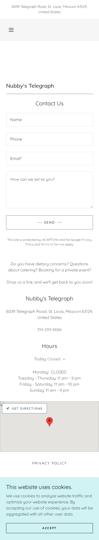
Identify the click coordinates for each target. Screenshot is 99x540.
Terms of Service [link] (52, 244)
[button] (11, 30)
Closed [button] (53, 358)
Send (49, 222)
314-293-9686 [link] (49, 329)
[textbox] (49, 119)
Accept (49, 528)
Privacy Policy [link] (49, 463)
